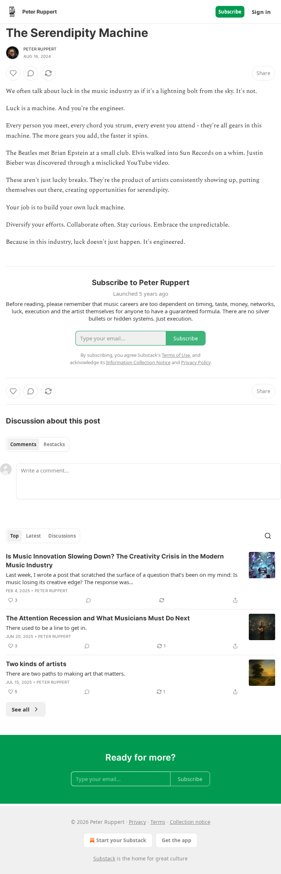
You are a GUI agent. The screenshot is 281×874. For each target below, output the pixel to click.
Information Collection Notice (138, 362)
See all (21, 709)
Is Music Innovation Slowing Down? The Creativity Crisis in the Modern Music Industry (115, 561)
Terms (157, 821)
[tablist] (37, 444)
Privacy (137, 821)
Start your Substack (121, 840)
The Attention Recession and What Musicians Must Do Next (98, 618)
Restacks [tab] (54, 444)
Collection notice (190, 821)
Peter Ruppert (40, 49)
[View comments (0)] (30, 73)
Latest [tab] (33, 536)
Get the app (176, 840)
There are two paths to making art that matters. (65, 673)
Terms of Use (176, 355)
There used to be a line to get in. (46, 627)
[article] (140, 578)
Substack (104, 858)
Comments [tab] (23, 444)
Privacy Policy (195, 362)
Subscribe (229, 11)
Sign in (261, 11)
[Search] (268, 535)
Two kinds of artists (36, 664)
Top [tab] (14, 536)
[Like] (13, 73)
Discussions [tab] (62, 536)
